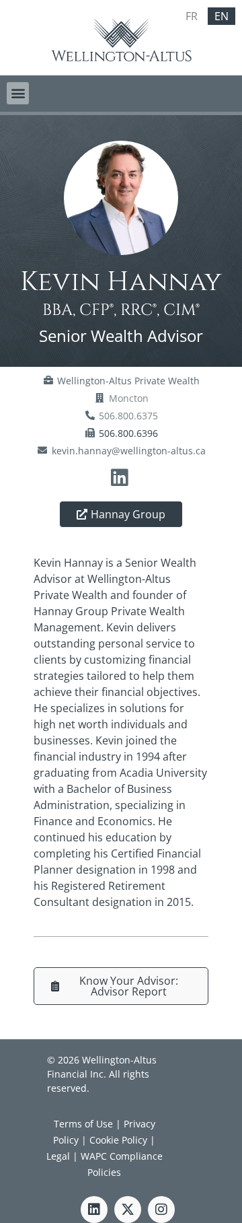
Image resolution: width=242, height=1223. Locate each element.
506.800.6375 (128, 415)
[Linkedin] (94, 1209)
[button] (18, 93)
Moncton (129, 398)
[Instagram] (161, 1209)
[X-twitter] (127, 1209)
